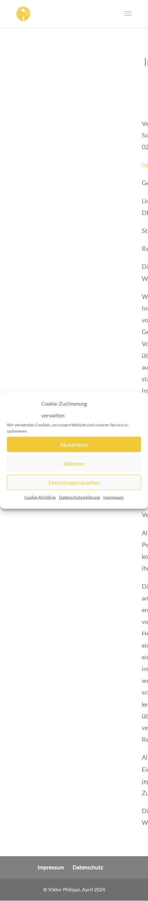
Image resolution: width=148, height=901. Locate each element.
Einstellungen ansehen (74, 482)
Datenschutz (88, 867)
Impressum (113, 497)
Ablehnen (74, 463)
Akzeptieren (74, 445)
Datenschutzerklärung (79, 497)
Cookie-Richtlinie (40, 497)
